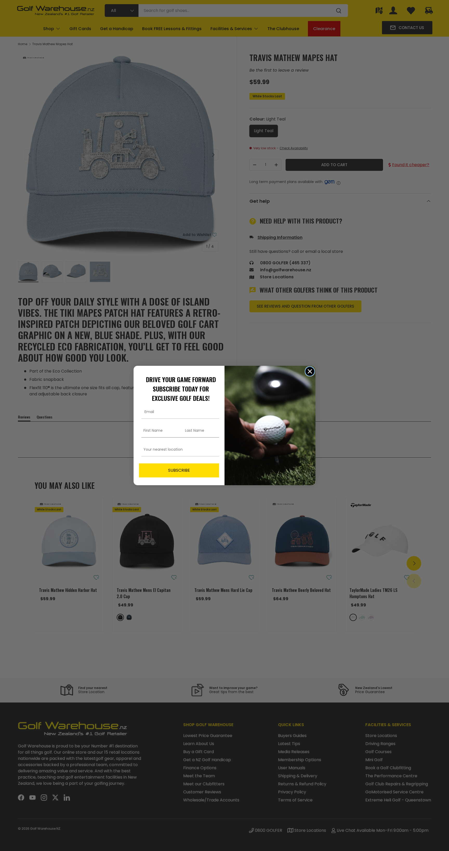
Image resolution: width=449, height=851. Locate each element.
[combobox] (177, 449)
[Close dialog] (309, 371)
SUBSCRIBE (179, 470)
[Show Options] (214, 449)
